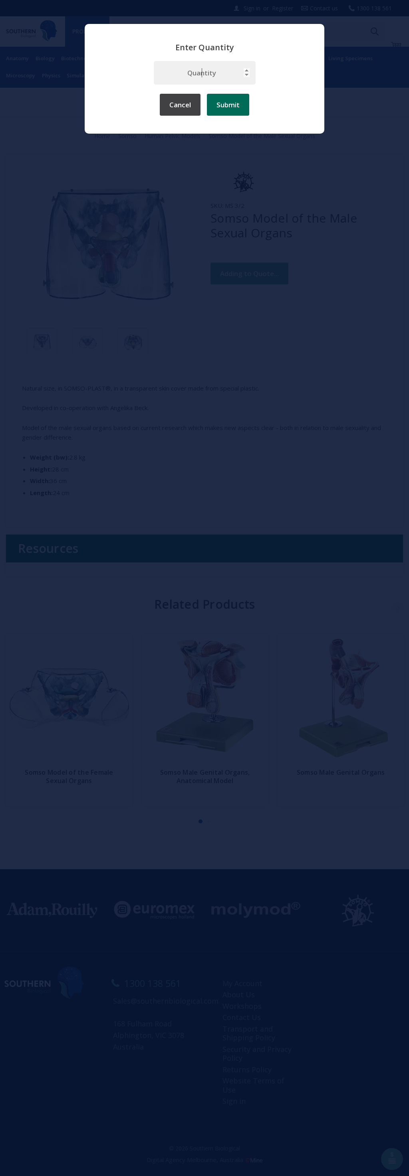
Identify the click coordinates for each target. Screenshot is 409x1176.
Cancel (180, 104)
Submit (228, 104)
